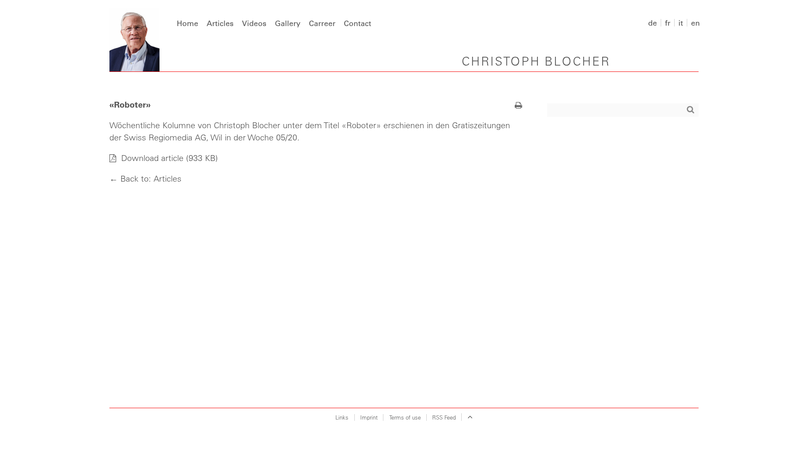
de (652, 23)
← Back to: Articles (145, 178)
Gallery (287, 23)
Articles (220, 23)
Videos (254, 23)
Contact (357, 23)
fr (667, 23)
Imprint (368, 417)
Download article (151, 158)
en (695, 23)
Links (341, 417)
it (680, 23)
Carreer (322, 23)
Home (187, 23)
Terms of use (405, 417)
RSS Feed (444, 417)
